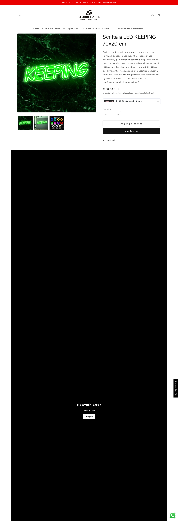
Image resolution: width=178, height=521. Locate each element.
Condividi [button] (110, 140)
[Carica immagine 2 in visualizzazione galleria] (41, 123)
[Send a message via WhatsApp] (172, 515)
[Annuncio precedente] (18, 2)
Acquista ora (131, 131)
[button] (20, 15)
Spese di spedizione (126, 93)
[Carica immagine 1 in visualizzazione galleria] (25, 123)
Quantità (107, 109)
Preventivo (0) (176, 388)
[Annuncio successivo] (160, 2)
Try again (89, 417)
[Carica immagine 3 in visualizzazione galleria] (57, 123)
